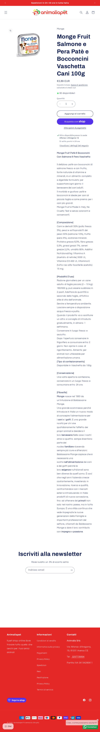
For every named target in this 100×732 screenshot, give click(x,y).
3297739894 (78, 657)
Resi (39, 671)
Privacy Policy (43, 659)
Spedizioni (41, 665)
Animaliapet (18, 722)
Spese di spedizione (79, 85)
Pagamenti (42, 653)
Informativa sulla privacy (48, 647)
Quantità (61, 98)
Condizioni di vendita (46, 641)
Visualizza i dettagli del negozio (74, 146)
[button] (6, 12)
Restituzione (42, 678)
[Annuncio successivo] (95, 3)
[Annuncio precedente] (5, 3)
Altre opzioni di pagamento (75, 128)
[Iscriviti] (71, 570)
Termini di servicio (45, 690)
